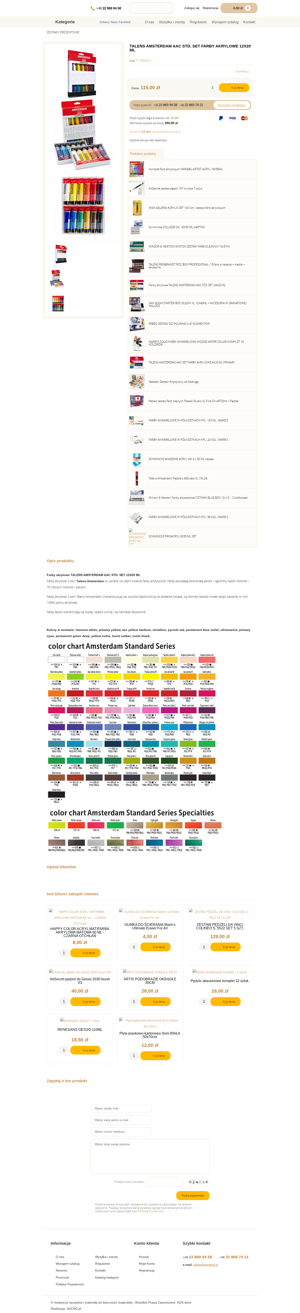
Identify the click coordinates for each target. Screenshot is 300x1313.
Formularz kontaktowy (232, 105)
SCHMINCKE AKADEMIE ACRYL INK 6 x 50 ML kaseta (181, 459)
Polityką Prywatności (151, 1211)
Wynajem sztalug (225, 22)
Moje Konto (147, 1263)
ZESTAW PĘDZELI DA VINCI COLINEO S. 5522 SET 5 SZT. (220, 926)
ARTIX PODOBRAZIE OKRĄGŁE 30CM (150, 980)
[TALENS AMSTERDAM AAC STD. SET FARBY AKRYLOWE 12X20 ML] (82, 73)
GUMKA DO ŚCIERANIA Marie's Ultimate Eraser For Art (150, 926)
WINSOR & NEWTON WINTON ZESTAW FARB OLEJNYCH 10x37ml (189, 246)
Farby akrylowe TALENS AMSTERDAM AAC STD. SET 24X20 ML (187, 285)
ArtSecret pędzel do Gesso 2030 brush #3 (80, 980)
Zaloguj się (191, 8)
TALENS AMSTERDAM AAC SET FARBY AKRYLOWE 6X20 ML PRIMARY (192, 362)
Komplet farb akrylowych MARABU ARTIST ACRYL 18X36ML (186, 169)
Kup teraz (237, 88)
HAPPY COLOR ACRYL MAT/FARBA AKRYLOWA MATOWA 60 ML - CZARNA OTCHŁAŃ (79, 932)
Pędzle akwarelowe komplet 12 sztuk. (220, 981)
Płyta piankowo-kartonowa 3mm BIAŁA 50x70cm (149, 1035)
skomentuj (242, 71)
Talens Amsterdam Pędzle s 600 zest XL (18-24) (178, 478)
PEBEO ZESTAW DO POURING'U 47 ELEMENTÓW (179, 324)
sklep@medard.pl (206, 1264)
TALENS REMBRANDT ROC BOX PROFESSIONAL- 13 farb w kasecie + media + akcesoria (197, 265)
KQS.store (184, 1302)
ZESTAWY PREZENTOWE (63, 32)
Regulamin (198, 22)
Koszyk (144, 1257)
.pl (74, 1308)
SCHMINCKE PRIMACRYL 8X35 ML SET (172, 536)
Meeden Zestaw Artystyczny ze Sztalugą (174, 382)
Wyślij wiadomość (193, 1195)
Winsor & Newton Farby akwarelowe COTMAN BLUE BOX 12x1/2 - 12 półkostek (198, 498)
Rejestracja (210, 8)
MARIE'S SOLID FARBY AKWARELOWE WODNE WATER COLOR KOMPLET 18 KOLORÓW (196, 343)
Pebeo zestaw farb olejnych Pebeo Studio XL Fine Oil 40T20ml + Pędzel (194, 401)
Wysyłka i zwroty (172, 22)
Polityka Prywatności (70, 1284)
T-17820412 (143, 61)
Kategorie (65, 22)
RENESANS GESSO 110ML (80, 1029)
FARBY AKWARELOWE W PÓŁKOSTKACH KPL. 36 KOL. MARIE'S (188, 517)
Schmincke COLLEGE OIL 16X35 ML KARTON (177, 227)
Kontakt (249, 22)
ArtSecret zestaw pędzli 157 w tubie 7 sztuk (175, 188)
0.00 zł (241, 8)
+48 (108, 8)
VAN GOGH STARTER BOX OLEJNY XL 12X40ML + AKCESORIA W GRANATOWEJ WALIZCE (197, 304)
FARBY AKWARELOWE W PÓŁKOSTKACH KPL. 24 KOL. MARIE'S (188, 440)
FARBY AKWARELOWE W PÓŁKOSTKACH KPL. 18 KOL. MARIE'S (188, 420)
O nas (149, 22)
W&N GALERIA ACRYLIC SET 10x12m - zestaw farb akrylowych (187, 208)
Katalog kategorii (106, 1277)
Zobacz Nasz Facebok (115, 22)
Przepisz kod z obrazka (128, 1182)
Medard (65, 8)
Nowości (61, 1270)
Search (165, 8)
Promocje (62, 1277)
